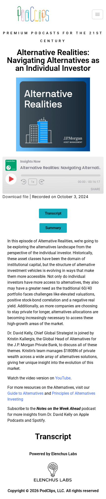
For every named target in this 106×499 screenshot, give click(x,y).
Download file (15, 196)
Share (95, 189)
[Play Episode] (10, 178)
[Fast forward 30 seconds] (43, 182)
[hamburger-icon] (97, 14)
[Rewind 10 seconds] (23, 182)
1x (32, 182)
